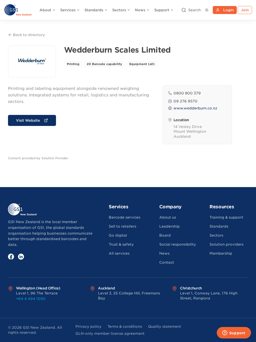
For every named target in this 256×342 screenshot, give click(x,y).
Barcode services (124, 217)
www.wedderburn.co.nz (195, 108)
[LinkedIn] (21, 257)
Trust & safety (121, 244)
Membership (221, 253)
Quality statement (164, 326)
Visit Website (28, 120)
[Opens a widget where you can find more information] (233, 333)
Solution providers (227, 244)
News (140, 10)
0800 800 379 (187, 93)
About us (167, 217)
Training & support (226, 217)
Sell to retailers (122, 226)
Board (165, 235)
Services (68, 10)
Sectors (119, 10)
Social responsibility (177, 244)
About (45, 10)
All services (119, 253)
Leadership (169, 226)
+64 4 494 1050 (31, 299)
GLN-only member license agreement (110, 333)
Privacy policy (89, 326)
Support (161, 10)
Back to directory (29, 35)
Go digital (118, 235)
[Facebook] (11, 257)
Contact (166, 262)
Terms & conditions (125, 326)
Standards (93, 10)
